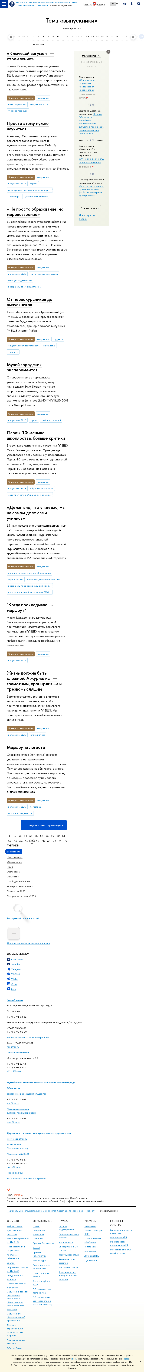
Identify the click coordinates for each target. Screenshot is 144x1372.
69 (48, 841)
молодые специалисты (20, 813)
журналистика (15, 579)
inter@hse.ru (13, 1122)
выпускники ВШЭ (39, 104)
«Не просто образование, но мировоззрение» (35, 211)
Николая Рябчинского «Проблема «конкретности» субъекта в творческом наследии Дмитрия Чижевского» (91, 123)
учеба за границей (18, 110)
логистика (35, 806)
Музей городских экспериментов (24, 367)
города (34, 183)
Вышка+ (36, 1247)
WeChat (15, 974)
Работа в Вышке (14, 1348)
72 (65, 841)
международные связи (20, 280)
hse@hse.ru (13, 1046)
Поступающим (14, 856)
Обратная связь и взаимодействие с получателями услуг (43, 1301)
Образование (14, 861)
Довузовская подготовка (39, 1232)
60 (58, 836)
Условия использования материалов (26, 1178)
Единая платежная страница (16, 1342)
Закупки (11, 1262)
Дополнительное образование (41, 1267)
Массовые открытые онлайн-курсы (121, 1251)
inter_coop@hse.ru (17, 1138)
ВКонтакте (17, 959)
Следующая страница (43, 825)
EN (117, 3)
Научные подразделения (66, 1227)
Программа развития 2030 (21, 896)
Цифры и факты (14, 1225)
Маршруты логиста (26, 747)
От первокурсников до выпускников (29, 302)
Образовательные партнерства (42, 1291)
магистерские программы (44, 273)
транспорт (14, 196)
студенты (58, 339)
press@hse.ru (14, 1167)
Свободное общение (18, 881)
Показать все (89, 208)
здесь (74, 1358)
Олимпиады (38, 1238)
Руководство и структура (14, 1232)
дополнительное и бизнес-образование (29, 572)
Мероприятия (91, 56)
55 (31, 836)
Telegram (16, 969)
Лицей (36, 1225)
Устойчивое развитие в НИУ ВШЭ (18, 1240)
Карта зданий (14, 1144)
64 (20, 841)
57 (41, 836)
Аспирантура (39, 1260)
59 (52, 836)
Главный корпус (15, 999)
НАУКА (63, 1221)
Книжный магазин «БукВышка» (93, 1240)
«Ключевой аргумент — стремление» (30, 56)
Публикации (90, 1260)
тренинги (13, 351)
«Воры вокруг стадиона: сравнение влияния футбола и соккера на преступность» (91, 190)
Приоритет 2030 (16, 891)
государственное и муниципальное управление (30, 190)
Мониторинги (66, 1242)
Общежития (13, 1088)
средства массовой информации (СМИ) (29, 592)
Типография (90, 1246)
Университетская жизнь (20, 886)
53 (20, 836)
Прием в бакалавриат (44, 1243)
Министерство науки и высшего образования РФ (121, 1234)
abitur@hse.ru (14, 1071)
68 (43, 841)
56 (36, 836)
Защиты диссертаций (69, 1254)
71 (60, 841)
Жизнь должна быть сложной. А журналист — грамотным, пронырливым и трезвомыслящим (34, 681)
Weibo (14, 979)
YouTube (15, 964)
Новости (90, 1210)
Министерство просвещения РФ (119, 1243)
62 (9, 841)
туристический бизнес (36, 196)
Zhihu (14, 983)
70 (54, 841)
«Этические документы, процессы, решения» (91, 160)
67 (37, 841)
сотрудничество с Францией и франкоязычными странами (30, 494)
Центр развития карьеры (41, 1275)
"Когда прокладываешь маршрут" (30, 607)
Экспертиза (13, 871)
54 (25, 836)
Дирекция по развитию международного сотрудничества (39, 1133)
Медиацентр (90, 1251)
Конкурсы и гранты (68, 1267)
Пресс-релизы (15, 1172)
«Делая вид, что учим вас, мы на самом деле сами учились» (36, 512)
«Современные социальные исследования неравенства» (87, 84)
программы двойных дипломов (24, 286)
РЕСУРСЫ (90, 1221)
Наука (10, 866)
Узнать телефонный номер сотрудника (28, 1037)
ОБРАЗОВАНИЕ (42, 1221)
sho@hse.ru (13, 1103)
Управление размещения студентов (26, 1093)
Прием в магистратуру (39, 1254)
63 (15, 841)
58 (47, 836)
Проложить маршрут (18, 1148)
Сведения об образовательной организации (16, 1317)
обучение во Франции (42, 488)
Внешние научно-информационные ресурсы (68, 1275)
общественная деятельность (24, 345)
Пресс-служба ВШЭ (18, 1154)
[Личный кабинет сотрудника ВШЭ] (131, 4)
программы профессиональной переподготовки (30, 585)
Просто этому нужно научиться (28, 126)
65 (26, 841)
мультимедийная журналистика (43, 579)
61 (63, 836)
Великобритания (17, 104)
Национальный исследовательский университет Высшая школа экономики (45, 1210)
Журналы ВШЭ (91, 1255)
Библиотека (90, 1225)
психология (49, 345)
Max (13, 988)
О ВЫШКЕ (13, 1221)
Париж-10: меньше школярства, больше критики (36, 435)
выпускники (43, 98)
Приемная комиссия (18, 1052)
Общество (13, 876)
